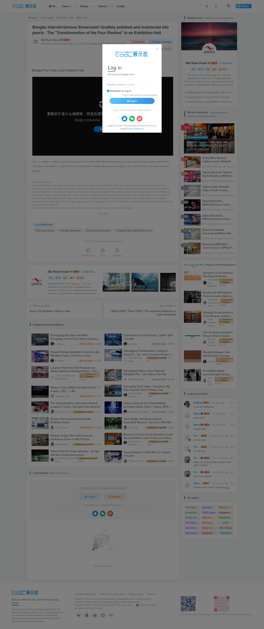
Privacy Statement (135, 128)
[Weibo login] (139, 119)
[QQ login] (124, 119)
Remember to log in (120, 90)
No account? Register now (121, 74)
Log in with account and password (140, 95)
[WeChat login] (132, 119)
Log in (133, 101)
